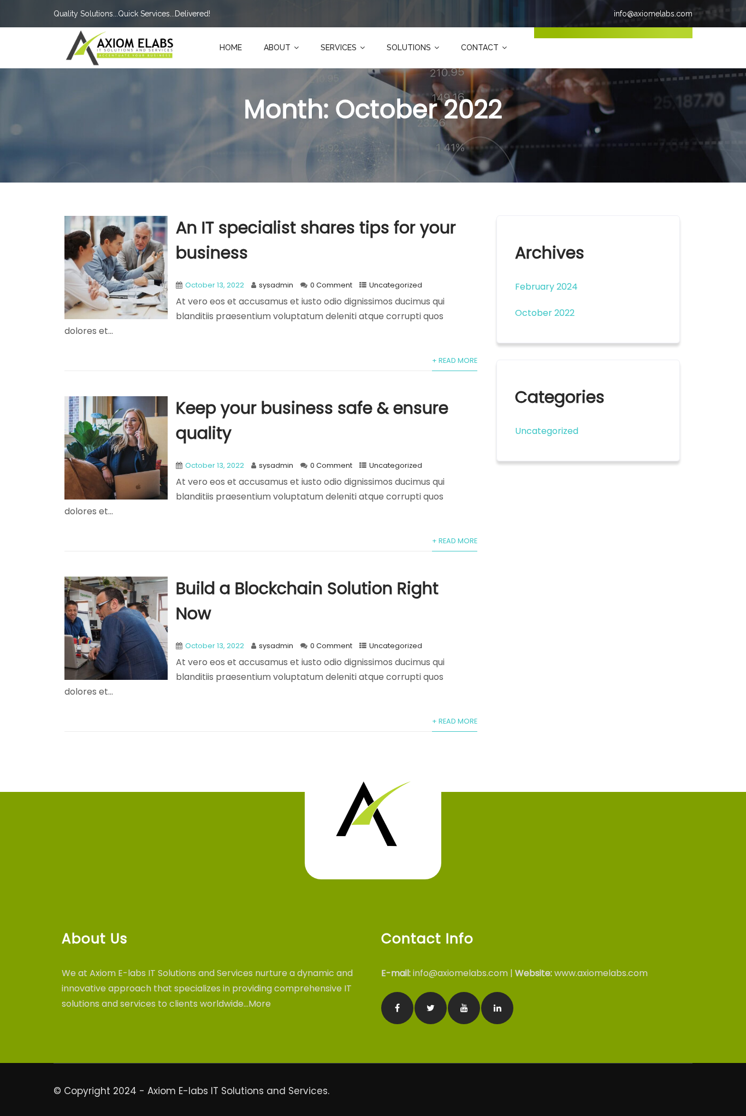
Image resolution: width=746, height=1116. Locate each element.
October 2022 (545, 313)
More (260, 1003)
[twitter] (431, 1008)
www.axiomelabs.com (601, 973)
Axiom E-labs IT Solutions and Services (237, 1090)
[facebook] (397, 1008)
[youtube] (464, 1008)
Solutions (409, 47)
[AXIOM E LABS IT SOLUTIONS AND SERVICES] (119, 47)
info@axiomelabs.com (460, 973)
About (277, 47)
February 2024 (546, 286)
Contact (480, 47)
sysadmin (276, 285)
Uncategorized (395, 285)
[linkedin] (497, 1008)
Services (339, 47)
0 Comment (331, 285)
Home (231, 47)
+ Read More (454, 360)
